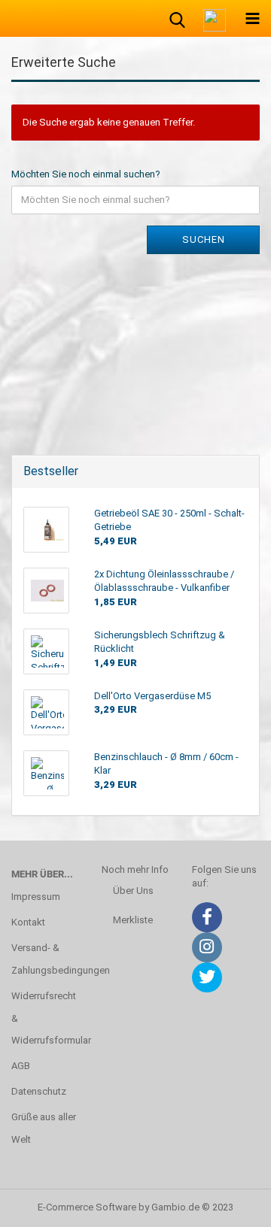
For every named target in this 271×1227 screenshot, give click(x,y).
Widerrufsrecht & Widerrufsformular (45, 1018)
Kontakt (28, 922)
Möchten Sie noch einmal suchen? (85, 174)
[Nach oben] (229, 1204)
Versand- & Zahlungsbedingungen (45, 959)
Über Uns (133, 890)
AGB (20, 1065)
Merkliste (133, 920)
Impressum (35, 896)
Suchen (203, 239)
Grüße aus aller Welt (43, 1128)
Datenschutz (38, 1091)
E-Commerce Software (87, 1207)
